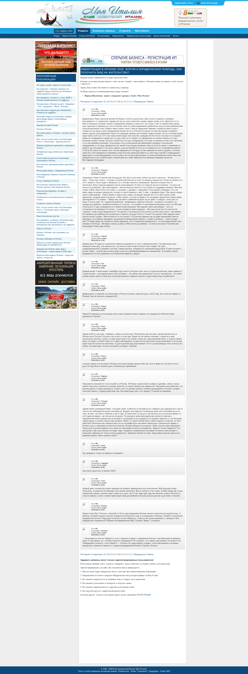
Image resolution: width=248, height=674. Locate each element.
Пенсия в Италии (44, 129)
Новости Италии (69, 36)
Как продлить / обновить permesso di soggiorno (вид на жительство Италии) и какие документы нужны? (54, 91)
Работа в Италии (44, 229)
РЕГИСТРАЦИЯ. (144, 595)
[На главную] (64, 31)
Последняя (85, 101)
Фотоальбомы (104, 36)
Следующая (97, 101)
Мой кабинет (142, 31)
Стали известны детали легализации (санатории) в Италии (53, 159)
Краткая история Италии (47, 125)
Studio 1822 (165, 671)
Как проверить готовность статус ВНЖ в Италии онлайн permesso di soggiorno (54, 99)
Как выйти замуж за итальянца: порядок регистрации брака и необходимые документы (54, 118)
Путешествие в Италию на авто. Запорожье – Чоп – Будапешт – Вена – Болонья (56, 105)
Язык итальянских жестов (48, 216)
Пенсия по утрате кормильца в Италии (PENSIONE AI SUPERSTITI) (53, 244)
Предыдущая (140, 101)
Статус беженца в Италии (48, 181)
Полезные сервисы (103, 31)
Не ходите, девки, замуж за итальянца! (54, 85)
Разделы (83, 31)
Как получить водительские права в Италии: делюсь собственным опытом (53, 186)
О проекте (125, 31)
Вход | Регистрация (209, 3)
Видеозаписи (118, 36)
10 (108, 101)
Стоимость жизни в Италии (48, 203)
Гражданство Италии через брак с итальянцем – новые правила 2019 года (54, 250)
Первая (150, 101)
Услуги (176, 36)
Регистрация (85, 564)
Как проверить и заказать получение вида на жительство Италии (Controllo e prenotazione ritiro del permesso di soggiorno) (55, 222)
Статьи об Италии (87, 36)
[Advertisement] (200, 84)
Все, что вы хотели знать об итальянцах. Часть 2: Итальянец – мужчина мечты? (54, 140)
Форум (56, 36)
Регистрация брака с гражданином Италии (55, 171)
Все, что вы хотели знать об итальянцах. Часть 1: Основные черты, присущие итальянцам (54, 209)
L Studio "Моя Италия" (139, 96)
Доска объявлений (162, 36)
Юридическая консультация (139, 36)
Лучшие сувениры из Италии (49, 239)
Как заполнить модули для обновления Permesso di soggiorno (54, 111)
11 (105, 101)
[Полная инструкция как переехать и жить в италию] (56, 72)
